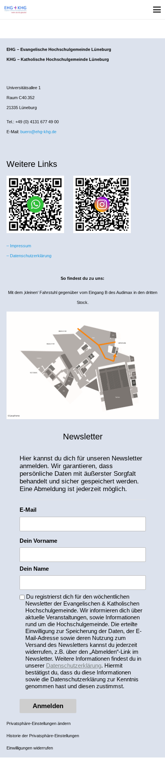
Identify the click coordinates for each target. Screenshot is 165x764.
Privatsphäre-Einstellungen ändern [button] (39, 723)
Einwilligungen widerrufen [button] (30, 748)
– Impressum (19, 245)
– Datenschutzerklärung (29, 255)
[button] (157, 9)
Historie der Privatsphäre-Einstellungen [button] (43, 735)
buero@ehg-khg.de (38, 131)
